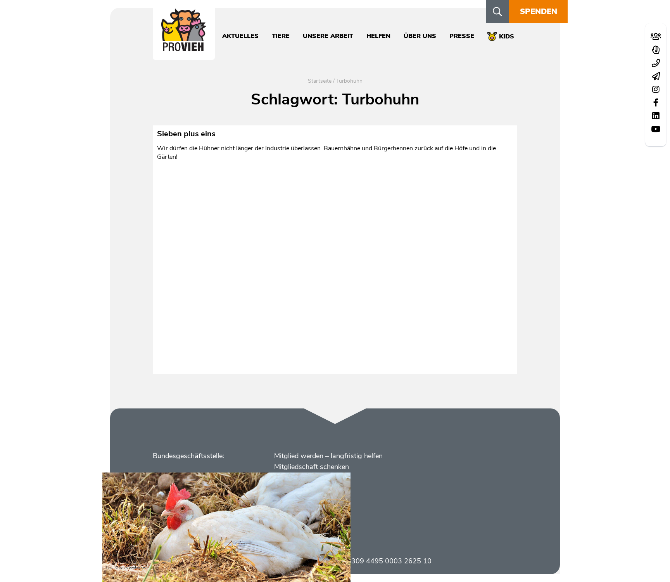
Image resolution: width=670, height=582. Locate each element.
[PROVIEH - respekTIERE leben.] (183, 47)
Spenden (538, 11)
